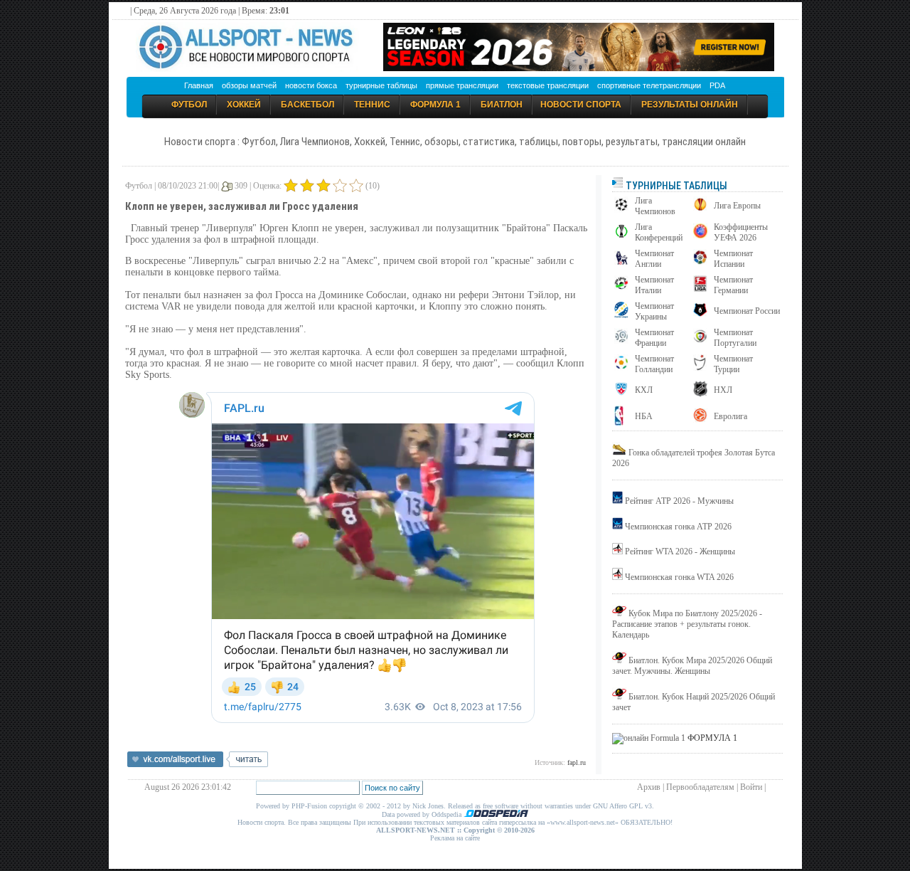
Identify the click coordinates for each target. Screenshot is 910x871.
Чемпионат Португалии (735, 337)
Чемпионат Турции (733, 364)
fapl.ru (576, 762)
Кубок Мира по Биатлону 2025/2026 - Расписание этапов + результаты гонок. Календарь (687, 624)
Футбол (189, 105)
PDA (717, 85)
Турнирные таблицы (675, 185)
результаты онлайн (689, 105)
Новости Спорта (580, 105)
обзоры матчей (249, 85)
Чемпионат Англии (654, 258)
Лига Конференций (658, 232)
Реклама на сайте (455, 838)
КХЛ (644, 390)
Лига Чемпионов (655, 206)
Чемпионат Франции (654, 337)
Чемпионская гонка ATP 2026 (678, 527)
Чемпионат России (747, 311)
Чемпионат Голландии (654, 364)
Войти (751, 787)
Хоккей (244, 105)
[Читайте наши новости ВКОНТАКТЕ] (197, 764)
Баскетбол (307, 105)
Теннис (372, 105)
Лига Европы (737, 206)
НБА (644, 416)
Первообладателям (700, 787)
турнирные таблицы (381, 85)
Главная (198, 85)
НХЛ (723, 390)
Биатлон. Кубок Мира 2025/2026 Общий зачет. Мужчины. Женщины (692, 665)
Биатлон (502, 105)
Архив (648, 787)
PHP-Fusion (309, 806)
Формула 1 (435, 105)
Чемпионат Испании (733, 258)
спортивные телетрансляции (649, 85)
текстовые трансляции (548, 85)
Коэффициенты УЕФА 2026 (741, 232)
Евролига (730, 416)
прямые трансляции (462, 85)
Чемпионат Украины (654, 311)
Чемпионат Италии (654, 285)
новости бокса (311, 85)
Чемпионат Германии (733, 285)
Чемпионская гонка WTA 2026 (679, 577)
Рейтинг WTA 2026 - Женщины (680, 551)
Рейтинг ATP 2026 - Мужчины (679, 501)
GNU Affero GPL (618, 806)
